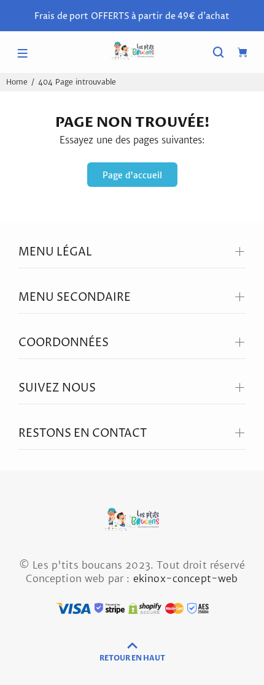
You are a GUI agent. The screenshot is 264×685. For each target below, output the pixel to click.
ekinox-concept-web (185, 578)
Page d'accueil (132, 175)
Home (17, 81)
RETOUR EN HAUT (132, 658)
